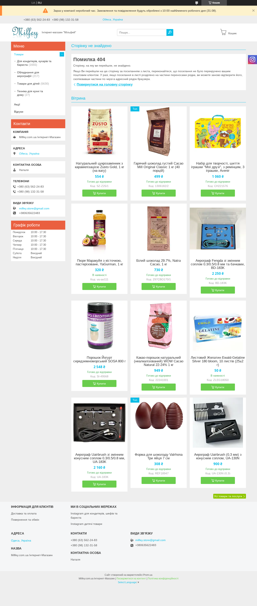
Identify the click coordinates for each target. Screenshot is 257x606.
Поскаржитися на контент (131, 578)
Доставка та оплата (24, 513)
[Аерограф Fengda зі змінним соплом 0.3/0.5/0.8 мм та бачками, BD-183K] (218, 229)
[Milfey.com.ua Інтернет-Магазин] (25, 32)
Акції (17, 104)
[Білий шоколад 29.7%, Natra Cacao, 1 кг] (159, 229)
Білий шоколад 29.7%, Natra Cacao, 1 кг (158, 262)
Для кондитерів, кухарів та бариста (34, 63)
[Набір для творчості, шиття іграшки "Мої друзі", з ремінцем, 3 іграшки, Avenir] (218, 131)
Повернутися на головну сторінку (105, 84)
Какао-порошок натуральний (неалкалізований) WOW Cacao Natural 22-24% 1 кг (158, 361)
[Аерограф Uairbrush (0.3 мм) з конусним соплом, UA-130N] (218, 423)
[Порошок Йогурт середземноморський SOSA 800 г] (99, 326)
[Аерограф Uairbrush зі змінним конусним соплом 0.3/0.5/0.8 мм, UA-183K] (99, 423)
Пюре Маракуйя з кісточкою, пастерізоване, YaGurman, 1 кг (99, 262)
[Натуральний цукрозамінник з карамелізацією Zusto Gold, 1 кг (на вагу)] (99, 131)
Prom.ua (147, 575)
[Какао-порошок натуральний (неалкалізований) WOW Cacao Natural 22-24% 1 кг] (159, 326)
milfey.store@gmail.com (34, 208)
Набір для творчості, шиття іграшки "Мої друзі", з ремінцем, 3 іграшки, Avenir (217, 167)
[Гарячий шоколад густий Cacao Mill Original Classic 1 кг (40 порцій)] (159, 131)
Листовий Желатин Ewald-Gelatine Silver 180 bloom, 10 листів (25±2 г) (218, 361)
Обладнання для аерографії (28, 74)
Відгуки (18, 111)
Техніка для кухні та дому (30, 93)
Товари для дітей (28, 83)
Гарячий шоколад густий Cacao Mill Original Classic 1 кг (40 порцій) (158, 167)
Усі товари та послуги (228, 496)
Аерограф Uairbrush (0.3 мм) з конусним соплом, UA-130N (218, 456)
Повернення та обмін (25, 519)
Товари (18, 54)
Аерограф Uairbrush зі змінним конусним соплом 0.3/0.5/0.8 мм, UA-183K (99, 458)
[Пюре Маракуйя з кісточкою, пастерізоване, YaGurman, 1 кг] (99, 229)
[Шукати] (169, 32)
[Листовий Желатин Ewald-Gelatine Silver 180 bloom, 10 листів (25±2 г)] (218, 326)
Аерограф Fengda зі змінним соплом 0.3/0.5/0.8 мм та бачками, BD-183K (218, 264)
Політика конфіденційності (163, 578)
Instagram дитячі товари (86, 523)
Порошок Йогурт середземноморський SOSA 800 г (99, 359)
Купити (101, 193)
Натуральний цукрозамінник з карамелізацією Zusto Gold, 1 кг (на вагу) (99, 167)
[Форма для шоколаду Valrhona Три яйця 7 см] (159, 423)
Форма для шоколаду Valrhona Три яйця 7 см (159, 456)
